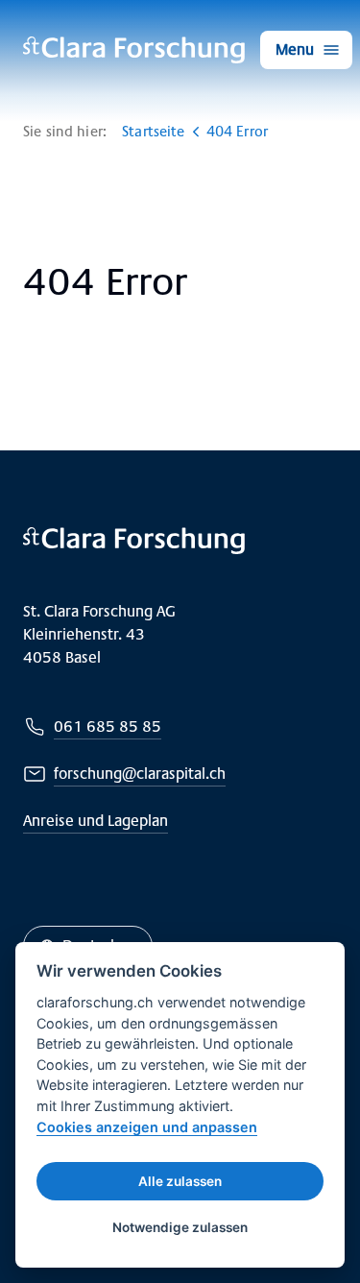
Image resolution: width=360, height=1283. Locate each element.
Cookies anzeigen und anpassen (146, 1127)
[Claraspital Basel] (134, 49)
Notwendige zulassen (180, 1227)
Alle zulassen (180, 1181)
